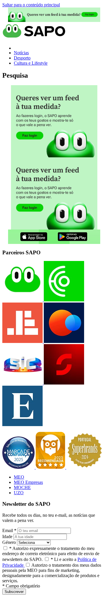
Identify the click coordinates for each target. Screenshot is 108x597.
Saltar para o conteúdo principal (31, 4)
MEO (19, 477)
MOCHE (22, 487)
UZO (19, 492)
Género (9, 542)
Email (9, 530)
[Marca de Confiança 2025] (19, 467)
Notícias (21, 52)
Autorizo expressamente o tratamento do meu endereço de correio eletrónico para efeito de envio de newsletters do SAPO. (50, 554)
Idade (7, 536)
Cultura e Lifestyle (31, 63)
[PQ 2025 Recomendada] (51, 467)
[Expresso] (22, 424)
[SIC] (22, 382)
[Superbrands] (84, 467)
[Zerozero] (63, 341)
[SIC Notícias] (63, 382)
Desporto (22, 57)
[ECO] (63, 299)
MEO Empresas (28, 482)
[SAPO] (22, 299)
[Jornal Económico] (22, 341)
